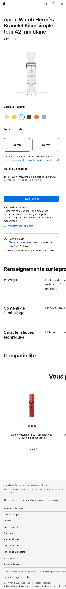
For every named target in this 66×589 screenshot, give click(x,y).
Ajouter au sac (31, 198)
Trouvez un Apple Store (50, 572)
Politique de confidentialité (16, 586)
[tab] (27, 94)
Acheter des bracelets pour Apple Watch (41, 500)
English (27, 577)
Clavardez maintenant (22, 242)
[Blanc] (22, 117)
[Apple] (5, 500)
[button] (46, 4)
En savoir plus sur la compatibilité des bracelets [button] (30, 160)
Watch (14, 500)
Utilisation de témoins (41, 586)
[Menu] (62, 4)
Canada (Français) (12, 577)
